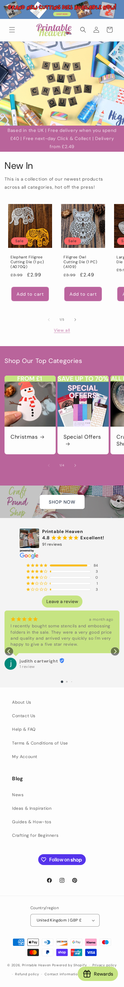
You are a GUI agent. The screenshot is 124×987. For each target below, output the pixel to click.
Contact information (62, 974)
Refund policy (27, 974)
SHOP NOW (62, 502)
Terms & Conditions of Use (40, 743)
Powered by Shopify (69, 965)
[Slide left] (48, 319)
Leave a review (62, 602)
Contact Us (24, 715)
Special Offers (82, 437)
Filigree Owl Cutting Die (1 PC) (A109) (80, 262)
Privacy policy (104, 965)
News (17, 794)
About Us (21, 702)
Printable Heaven (36, 965)
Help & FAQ (24, 729)
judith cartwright (39, 661)
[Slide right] (75, 319)
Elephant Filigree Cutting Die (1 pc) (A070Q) (27, 262)
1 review (27, 666)
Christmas (24, 437)
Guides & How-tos (31, 821)
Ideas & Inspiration (31, 808)
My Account (24, 756)
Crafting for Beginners (35, 835)
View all (62, 330)
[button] (12, 29)
